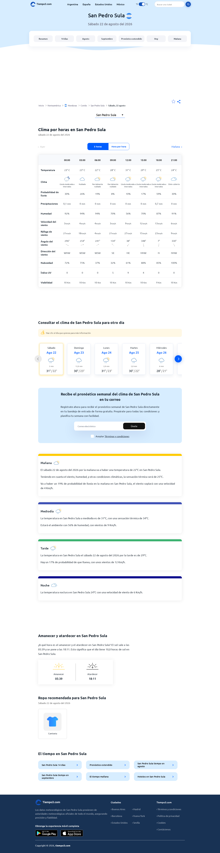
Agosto (85, 38)
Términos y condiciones (117, 436)
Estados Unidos (103, 4)
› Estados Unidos (119, 822)
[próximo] (178, 358)
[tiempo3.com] (42, 4)
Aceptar (112, 436)
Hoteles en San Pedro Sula (151, 776)
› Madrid (136, 809)
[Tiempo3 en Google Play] (46, 833)
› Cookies (161, 822)
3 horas (98, 146)
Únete (134, 426)
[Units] (142, 4)
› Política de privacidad (168, 815)
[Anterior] (38, 358)
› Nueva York (138, 815)
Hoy (156, 38)
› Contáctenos (164, 829)
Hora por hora (118, 146)
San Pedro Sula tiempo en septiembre (55, 776)
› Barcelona (116, 815)
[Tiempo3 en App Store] (72, 833)
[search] (188, 4)
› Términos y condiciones (169, 809)
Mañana (177, 38)
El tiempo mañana (99, 776)
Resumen (43, 38)
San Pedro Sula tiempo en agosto (151, 765)
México (121, 4)
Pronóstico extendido (131, 38)
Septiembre (107, 38)
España (87, 4)
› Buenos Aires (118, 809)
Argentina (72, 4)
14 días (64, 38)
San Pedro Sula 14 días (53, 764)
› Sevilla (136, 822)
